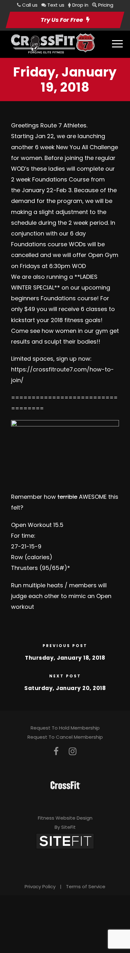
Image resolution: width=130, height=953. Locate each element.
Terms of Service (85, 886)
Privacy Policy (40, 886)
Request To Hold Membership (65, 727)
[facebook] (56, 751)
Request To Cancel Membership (65, 737)
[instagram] (72, 751)
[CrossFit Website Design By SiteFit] (65, 840)
